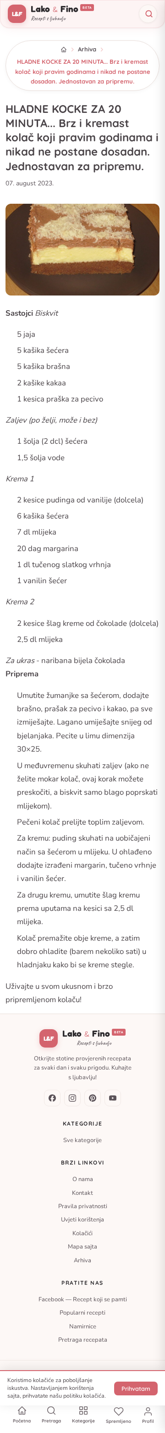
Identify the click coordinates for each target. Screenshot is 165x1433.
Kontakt (82, 1193)
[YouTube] (112, 1098)
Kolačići (82, 1233)
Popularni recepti (82, 1313)
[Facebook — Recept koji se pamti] (52, 1098)
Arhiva (87, 49)
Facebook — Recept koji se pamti (82, 1299)
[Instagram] (72, 1098)
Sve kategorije (82, 1140)
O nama (82, 1180)
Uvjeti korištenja (82, 1220)
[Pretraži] (148, 14)
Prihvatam (135, 1388)
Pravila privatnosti (82, 1206)
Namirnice (82, 1326)
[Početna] (63, 49)
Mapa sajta (82, 1247)
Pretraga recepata (82, 1340)
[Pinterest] (92, 1098)
